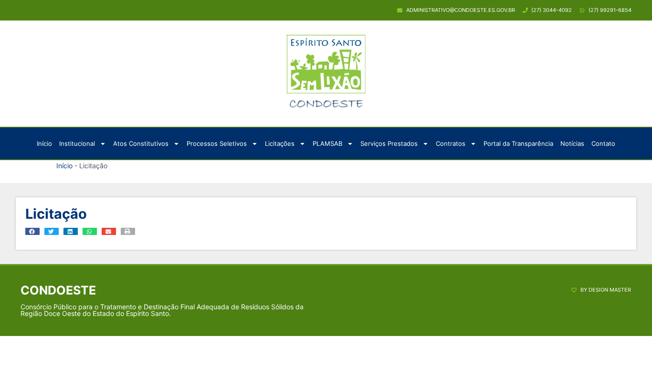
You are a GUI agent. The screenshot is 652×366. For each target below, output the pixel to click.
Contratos (450, 143)
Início (44, 143)
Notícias (572, 143)
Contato (603, 143)
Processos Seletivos (217, 143)
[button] (32, 231)
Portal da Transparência (518, 143)
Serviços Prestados (389, 143)
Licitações (279, 143)
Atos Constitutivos (140, 143)
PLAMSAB (327, 143)
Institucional (77, 143)
